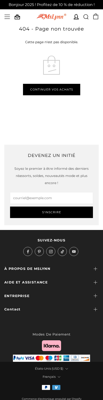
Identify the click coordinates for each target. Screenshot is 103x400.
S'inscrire (51, 212)
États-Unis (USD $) (49, 368)
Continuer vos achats (51, 89)
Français (49, 377)
